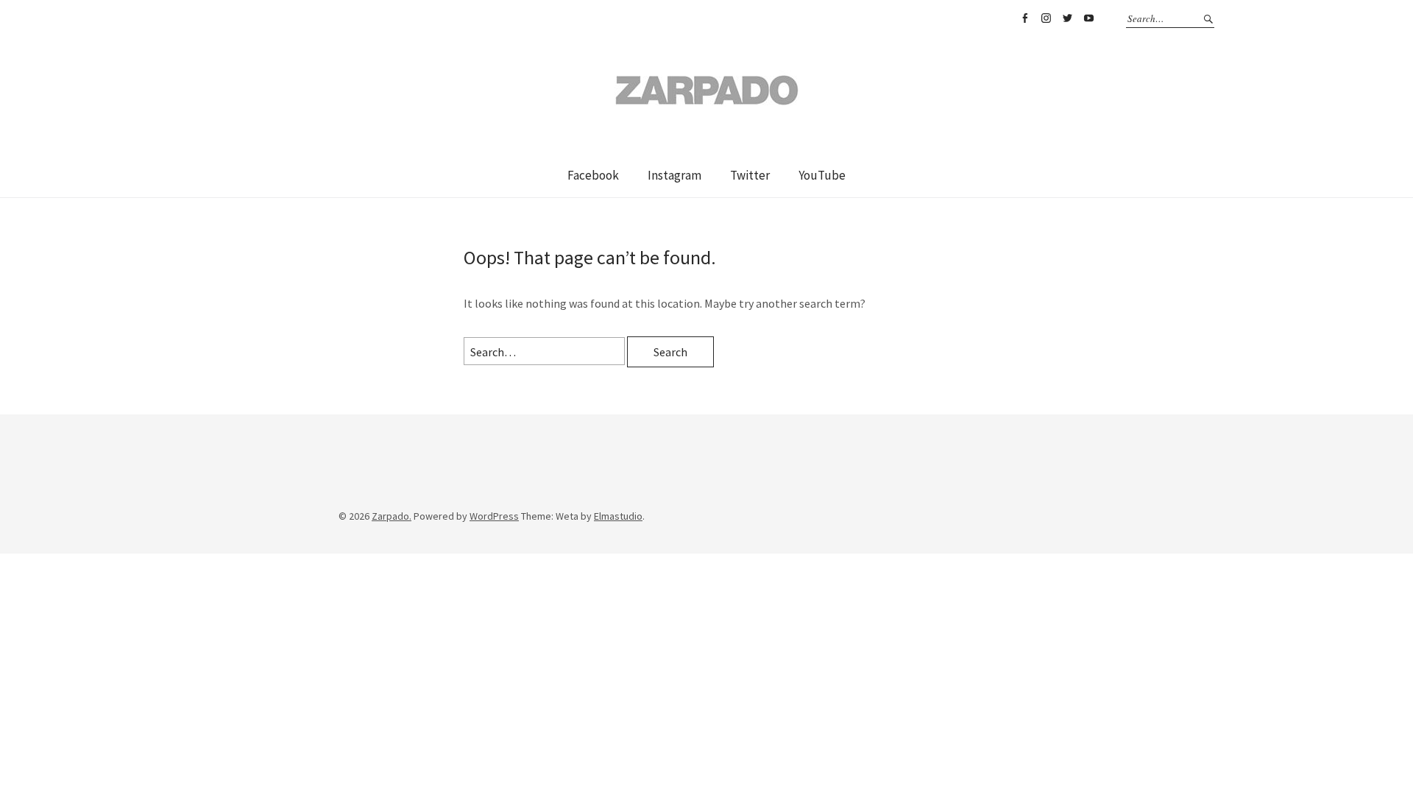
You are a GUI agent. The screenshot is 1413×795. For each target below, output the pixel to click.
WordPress (494, 516)
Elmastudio (618, 516)
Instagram (1046, 18)
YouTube (1088, 18)
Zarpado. (391, 516)
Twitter (1067, 18)
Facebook (1024, 18)
